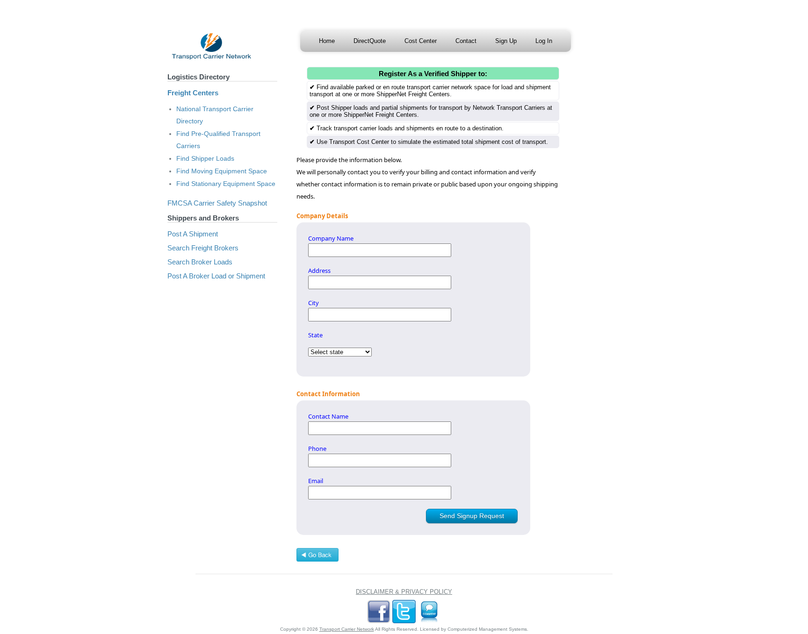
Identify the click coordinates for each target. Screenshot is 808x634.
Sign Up (506, 40)
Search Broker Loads (199, 262)
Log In (543, 40)
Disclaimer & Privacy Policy (404, 591)
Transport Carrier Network (346, 629)
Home (327, 40)
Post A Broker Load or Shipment (216, 276)
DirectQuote (370, 40)
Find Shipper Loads (205, 158)
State (315, 335)
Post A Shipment (192, 234)
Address (319, 270)
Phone (317, 448)
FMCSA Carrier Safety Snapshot (217, 203)
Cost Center (420, 40)
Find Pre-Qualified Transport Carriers (218, 140)
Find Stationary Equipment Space (225, 183)
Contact (465, 40)
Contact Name (328, 416)
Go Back (317, 556)
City (313, 303)
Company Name (331, 238)
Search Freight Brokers (202, 248)
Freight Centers (192, 93)
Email (315, 481)
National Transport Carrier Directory (214, 115)
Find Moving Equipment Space (221, 171)
